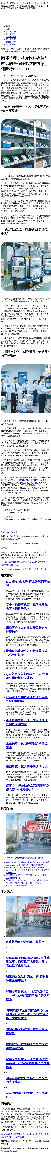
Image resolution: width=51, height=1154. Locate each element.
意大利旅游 (11, 37)
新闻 (8, 29)
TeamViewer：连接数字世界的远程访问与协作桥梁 (28, 862)
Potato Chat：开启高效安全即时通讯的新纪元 (25, 865)
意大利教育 (11, 39)
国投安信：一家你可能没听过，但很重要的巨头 (27, 880)
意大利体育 (11, 42)
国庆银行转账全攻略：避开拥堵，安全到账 (25, 883)
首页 (8, 26)
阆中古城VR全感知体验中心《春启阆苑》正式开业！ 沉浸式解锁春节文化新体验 (27, 1014)
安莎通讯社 (12, 532)
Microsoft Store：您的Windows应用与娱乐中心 (25, 867)
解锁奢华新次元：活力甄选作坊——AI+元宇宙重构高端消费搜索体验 (28, 1063)
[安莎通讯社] (20, 22)
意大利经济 (11, 31)
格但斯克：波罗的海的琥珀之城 (27, 766)
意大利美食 (11, 44)
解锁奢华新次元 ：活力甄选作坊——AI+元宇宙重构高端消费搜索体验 (28, 995)
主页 (13, 49)
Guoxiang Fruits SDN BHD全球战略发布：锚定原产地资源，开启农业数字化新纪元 (28, 961)
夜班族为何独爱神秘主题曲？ (25, 942)
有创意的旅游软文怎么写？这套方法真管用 (28, 569)
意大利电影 (18, 1119)
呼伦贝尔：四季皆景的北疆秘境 (20, 886)
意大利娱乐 (11, 34)
